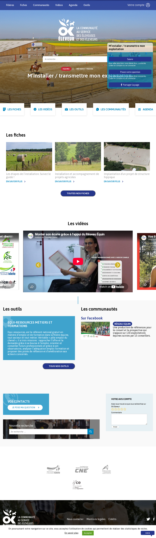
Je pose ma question (23, 407)
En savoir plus (14, 181)
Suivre (130, 59)
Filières (10, 5)
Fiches (23, 5)
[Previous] (38, 265)
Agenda (73, 5)
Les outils (76, 109)
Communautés (41, 5)
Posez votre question (130, 72)
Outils (86, 5)
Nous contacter (75, 519)
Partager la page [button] (130, 85)
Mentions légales (96, 519)
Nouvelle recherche (21, 425)
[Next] (117, 265)
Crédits (112, 519)
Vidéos (59, 5)
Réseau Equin (122, 323)
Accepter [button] (88, 533)
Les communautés (113, 109)
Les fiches (14, 109)
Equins (66, 69)
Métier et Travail (84, 69)
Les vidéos (45, 109)
